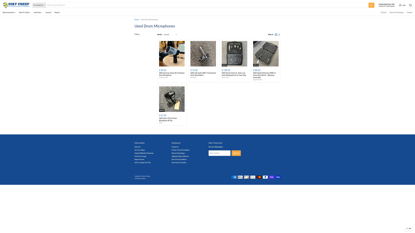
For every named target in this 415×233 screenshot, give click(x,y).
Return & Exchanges (397, 12)
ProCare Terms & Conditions (181, 150)
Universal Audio (163, 77)
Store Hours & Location (179, 163)
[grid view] (275, 34)
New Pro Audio (24, 12)
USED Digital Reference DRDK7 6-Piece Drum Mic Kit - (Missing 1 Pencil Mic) (264, 75)
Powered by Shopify (140, 178)
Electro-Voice (225, 77)
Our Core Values (140, 150)
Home (137, 20)
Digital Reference (257, 79)
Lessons (48, 12)
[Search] (371, 5)
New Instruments (9, 12)
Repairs (57, 12)
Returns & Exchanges (178, 153)
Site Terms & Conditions (179, 159)
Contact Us (175, 147)
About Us (137, 147)
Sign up (236, 153)
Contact (409, 12)
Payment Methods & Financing (144, 153)
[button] (402, 5)
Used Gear (37, 12)
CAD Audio (193, 77)
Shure (160, 123)
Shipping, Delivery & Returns (180, 156)
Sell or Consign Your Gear (143, 163)
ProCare (383, 12)
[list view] (278, 34)
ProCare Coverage (140, 156)
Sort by (159, 34)
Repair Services (139, 159)
